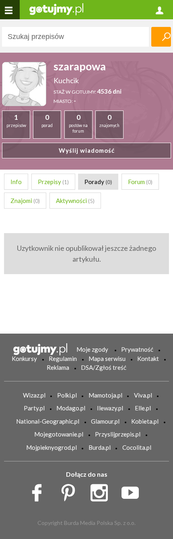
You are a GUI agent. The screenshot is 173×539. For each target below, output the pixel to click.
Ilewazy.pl (110, 408)
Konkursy (24, 358)
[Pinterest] (71, 491)
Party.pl (34, 408)
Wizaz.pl (34, 395)
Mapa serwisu (107, 358)
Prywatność (137, 349)
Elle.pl (143, 408)
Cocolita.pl (136, 447)
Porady (98, 181)
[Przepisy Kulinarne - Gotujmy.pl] (56, 9)
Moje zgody (92, 349)
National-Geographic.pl (47, 421)
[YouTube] (133, 491)
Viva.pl (143, 395)
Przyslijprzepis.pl (117, 434)
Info (16, 181)
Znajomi (25, 200)
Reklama (58, 367)
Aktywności (75, 200)
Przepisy (53, 181)
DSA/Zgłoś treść (103, 367)
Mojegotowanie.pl (58, 434)
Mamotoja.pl (105, 395)
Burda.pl (100, 447)
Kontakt (148, 358)
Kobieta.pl (145, 421)
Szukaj (161, 37)
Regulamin (63, 358)
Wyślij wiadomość (87, 150)
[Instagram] (102, 491)
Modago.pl (70, 408)
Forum (140, 181)
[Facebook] (39, 491)
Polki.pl (67, 395)
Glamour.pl (105, 421)
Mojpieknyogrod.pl (51, 447)
